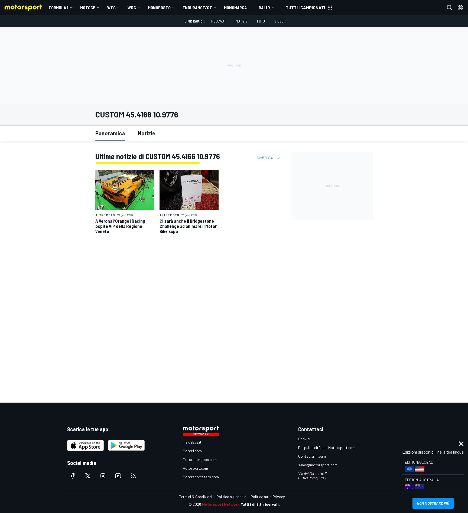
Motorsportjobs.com (200, 459)
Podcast (218, 21)
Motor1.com (192, 450)
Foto (261, 21)
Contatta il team (312, 456)
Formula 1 (58, 7)
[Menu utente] (460, 7)
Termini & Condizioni (195, 496)
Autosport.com (195, 468)
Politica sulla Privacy (268, 496)
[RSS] (133, 475)
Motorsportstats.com (201, 476)
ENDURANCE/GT (197, 7)
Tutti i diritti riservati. (260, 504)
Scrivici (304, 438)
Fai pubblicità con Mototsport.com (326, 447)
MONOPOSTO (159, 7)
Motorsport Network (221, 504)
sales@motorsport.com (317, 465)
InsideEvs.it (192, 442)
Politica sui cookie (231, 496)
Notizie (241, 21)
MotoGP (87, 7)
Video (279, 21)
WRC (132, 7)
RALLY (265, 7)
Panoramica (110, 133)
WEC (111, 7)
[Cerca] (449, 7)
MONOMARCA (235, 7)
